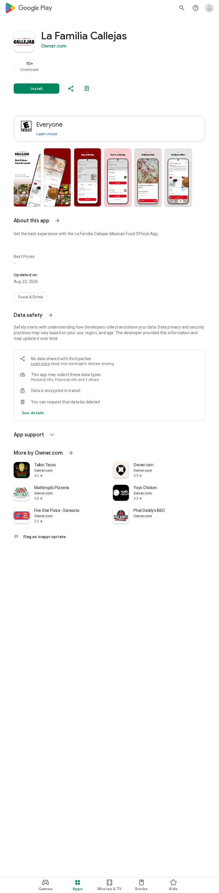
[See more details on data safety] (33, 413)
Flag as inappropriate (40, 536)
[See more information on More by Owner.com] (71, 453)
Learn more (46, 133)
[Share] (71, 88)
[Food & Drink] (31, 297)
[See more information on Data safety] (50, 315)
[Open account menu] (209, 8)
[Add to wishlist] (87, 88)
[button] (27, 177)
